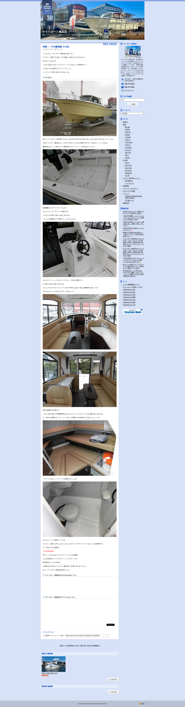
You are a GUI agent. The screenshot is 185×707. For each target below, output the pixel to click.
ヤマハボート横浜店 (129, 44)
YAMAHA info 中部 (129, 295)
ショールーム (129, 183)
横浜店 (125, 122)
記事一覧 (83, 645)
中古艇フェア (129, 200)
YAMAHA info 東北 (129, 289)
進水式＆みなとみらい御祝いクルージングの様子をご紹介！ (133, 212)
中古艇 (105, 44)
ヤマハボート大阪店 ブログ (132, 287)
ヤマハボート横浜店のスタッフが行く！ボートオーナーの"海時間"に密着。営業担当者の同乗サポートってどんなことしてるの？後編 (133, 242)
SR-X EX (128, 152)
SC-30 (127, 175)
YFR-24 (127, 145)
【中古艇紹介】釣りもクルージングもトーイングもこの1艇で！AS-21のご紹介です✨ (133, 260)
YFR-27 (127, 140)
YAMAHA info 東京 (129, 292)
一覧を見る (113, 679)
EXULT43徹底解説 (93, 645)
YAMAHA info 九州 (129, 305)
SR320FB (128, 173)
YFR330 (128, 137)
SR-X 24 (128, 150)
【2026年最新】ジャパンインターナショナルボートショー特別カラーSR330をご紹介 (133, 217)
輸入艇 (127, 127)
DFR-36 (128, 132)
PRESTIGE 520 (49, 673)
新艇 (124, 124)
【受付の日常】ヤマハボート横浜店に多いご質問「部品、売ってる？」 (133, 223)
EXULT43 (128, 165)
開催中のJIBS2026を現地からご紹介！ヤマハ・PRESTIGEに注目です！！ (133, 234)
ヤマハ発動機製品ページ (131, 284)
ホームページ (129, 90)
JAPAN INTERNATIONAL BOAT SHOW (133, 197)
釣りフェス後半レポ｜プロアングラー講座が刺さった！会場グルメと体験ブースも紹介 (133, 266)
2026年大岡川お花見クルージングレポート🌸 (133, 229)
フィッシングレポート (130, 188)
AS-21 (127, 163)
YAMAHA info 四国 (129, 302)
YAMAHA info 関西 (129, 297)
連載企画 (126, 203)
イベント (126, 193)
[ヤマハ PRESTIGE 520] (54, 664)
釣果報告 (126, 186)
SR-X (127, 155)
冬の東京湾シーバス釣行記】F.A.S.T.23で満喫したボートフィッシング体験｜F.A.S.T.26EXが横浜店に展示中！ (133, 273)
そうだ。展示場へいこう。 (132, 178)
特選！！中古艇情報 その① (69, 645)
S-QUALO (128, 147)
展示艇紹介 (113, 44)
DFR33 (127, 135)
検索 (133, 104)
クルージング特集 (129, 191)
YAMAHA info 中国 (129, 300)
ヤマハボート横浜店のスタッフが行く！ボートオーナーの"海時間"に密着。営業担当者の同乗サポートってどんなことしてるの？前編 (133, 252)
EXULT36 (128, 170)
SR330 (127, 129)
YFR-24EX (128, 142)
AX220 (127, 158)
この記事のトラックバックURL (53, 635)
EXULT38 (128, 168)
